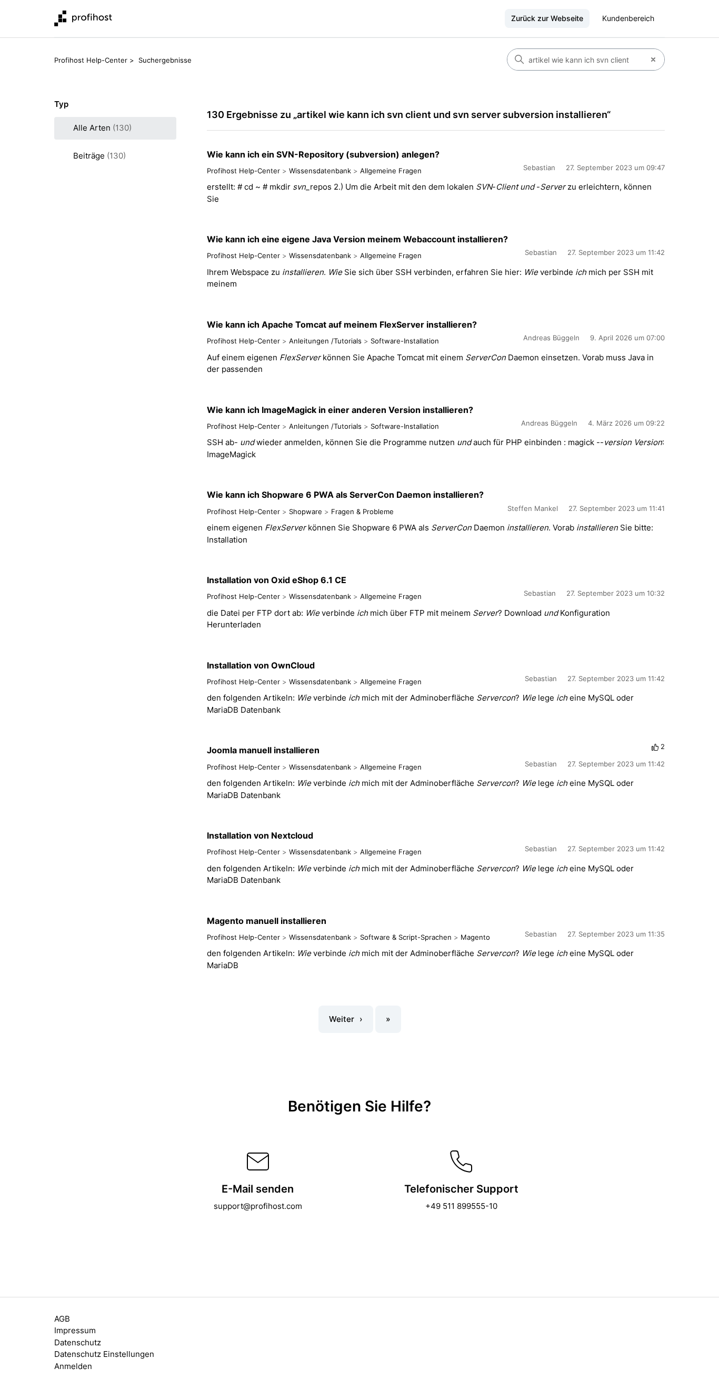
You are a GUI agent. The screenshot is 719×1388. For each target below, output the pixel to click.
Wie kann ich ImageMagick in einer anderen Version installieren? (340, 410)
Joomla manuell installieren (263, 750)
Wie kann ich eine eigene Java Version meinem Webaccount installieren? (357, 239)
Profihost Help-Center (90, 60)
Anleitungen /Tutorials (325, 341)
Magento (475, 937)
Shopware (305, 511)
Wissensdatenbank (320, 170)
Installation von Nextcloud (260, 835)
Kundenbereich (628, 18)
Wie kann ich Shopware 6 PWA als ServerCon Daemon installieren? (345, 494)
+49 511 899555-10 (461, 1206)
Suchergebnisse (165, 60)
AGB (62, 1319)
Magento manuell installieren (266, 921)
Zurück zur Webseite (547, 18)
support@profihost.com (258, 1206)
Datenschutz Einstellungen (104, 1354)
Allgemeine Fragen (391, 170)
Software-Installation (405, 341)
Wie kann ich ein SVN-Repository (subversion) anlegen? (323, 154)
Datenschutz (77, 1342)
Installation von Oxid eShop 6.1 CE (276, 580)
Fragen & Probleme (362, 511)
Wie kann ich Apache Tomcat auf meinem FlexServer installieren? (342, 324)
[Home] (83, 18)
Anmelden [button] (73, 1366)
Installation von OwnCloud (261, 665)
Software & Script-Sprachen (406, 937)
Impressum (75, 1330)
